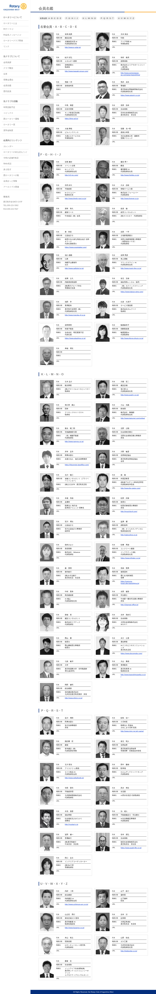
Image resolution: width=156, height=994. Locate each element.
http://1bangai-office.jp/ (129, 605)
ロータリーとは (10, 23)
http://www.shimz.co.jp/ (73, 698)
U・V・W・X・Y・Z (126, 18)
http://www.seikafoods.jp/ (74, 778)
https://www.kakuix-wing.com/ (132, 292)
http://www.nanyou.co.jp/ (74, 441)
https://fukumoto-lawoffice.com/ (77, 465)
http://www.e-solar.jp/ (73, 47)
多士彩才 (7, 169)
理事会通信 (8, 80)
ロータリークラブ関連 (13, 41)
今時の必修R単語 (11, 158)
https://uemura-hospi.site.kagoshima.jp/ (130, 582)
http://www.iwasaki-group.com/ (76, 71)
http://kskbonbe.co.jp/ (129, 951)
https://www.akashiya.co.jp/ (75, 338)
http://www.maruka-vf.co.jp (75, 315)
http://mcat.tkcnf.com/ (129, 511)
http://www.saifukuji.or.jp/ (74, 268)
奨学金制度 (8, 130)
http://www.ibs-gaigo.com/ (130, 488)
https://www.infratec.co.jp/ (130, 558)
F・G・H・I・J (72, 18)
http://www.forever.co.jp (130, 198)
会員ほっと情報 (10, 181)
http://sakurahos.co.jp (129, 535)
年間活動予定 (9, 107)
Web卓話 (7, 164)
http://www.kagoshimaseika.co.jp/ (133, 676)
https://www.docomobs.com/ (131, 653)
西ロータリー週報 (11, 119)
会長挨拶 (7, 62)
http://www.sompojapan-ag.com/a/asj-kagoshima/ (130, 74)
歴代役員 (7, 91)
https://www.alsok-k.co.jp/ (130, 95)
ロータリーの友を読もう (14, 152)
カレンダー (8, 146)
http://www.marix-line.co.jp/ (131, 268)
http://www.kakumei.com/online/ (133, 418)
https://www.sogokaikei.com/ (76, 247)
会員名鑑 (7, 85)
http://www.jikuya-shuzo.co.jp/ (132, 338)
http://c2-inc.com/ (71, 175)
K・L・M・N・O (89, 18)
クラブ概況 (8, 68)
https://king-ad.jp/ (71, 118)
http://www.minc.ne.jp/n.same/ (132, 731)
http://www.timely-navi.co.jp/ (75, 198)
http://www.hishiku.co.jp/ (130, 175)
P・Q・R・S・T (107, 18)
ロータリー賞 (9, 125)
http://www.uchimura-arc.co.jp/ (76, 904)
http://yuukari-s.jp (71, 824)
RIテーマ (7, 29)
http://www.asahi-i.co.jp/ (130, 395)
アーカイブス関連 (11, 187)
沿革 (5, 74)
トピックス (8, 113)
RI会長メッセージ (11, 35)
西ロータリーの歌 (11, 175)
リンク (6, 46)
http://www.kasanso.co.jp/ (74, 928)
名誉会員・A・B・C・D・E (50, 18)
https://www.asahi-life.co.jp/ (131, 848)
